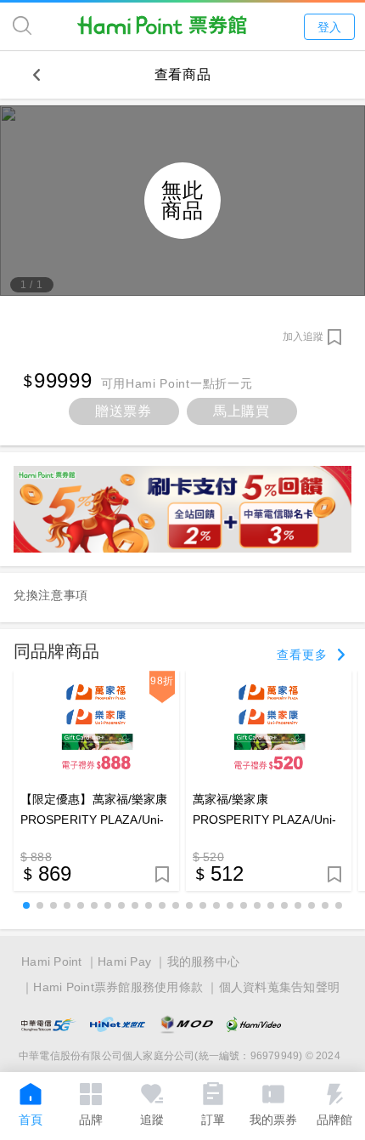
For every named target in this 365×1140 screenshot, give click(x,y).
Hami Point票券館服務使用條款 (118, 987)
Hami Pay (124, 961)
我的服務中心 (203, 961)
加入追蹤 (303, 337)
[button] (26, 905)
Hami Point (51, 961)
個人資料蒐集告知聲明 (279, 987)
